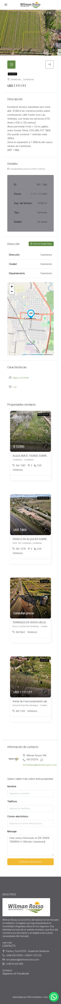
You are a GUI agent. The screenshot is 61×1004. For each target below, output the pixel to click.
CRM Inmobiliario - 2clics (37, 997)
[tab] (11, 65)
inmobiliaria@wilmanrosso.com (40, 764)
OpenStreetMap (36, 354)
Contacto (7, 970)
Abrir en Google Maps (42, 244)
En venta (12, 74)
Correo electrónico (17, 816)
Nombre (11, 786)
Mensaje (12, 831)
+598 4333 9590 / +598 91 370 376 (23, 955)
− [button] (12, 291)
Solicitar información (30, 861)
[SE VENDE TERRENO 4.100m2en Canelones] (30, 314)
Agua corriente (21, 377)
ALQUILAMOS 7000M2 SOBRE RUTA (33, 455)
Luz (15, 386)
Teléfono (12, 801)
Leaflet (24, 354)
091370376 (32, 759)
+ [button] (12, 286)
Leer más (7, 942)
